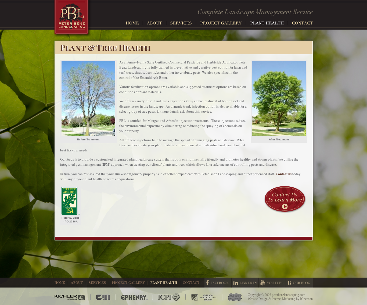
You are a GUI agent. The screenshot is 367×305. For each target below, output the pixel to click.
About (156, 23)
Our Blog (299, 283)
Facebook (217, 283)
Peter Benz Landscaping (72, 19)
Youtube (272, 283)
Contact (302, 23)
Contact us (284, 173)
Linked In (245, 283)
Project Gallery (223, 23)
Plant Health (269, 23)
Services (183, 23)
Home (134, 23)
